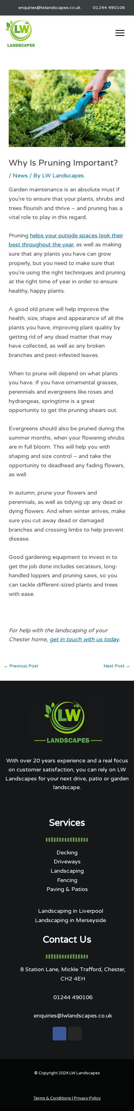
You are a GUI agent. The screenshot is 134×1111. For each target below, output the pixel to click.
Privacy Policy (87, 1098)
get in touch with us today (84, 639)
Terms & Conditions (52, 1098)
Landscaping (67, 870)
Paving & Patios (67, 889)
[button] (120, 34)
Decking (67, 852)
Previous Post (21, 666)
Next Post (116, 666)
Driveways (67, 861)
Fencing (67, 880)
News (20, 175)
